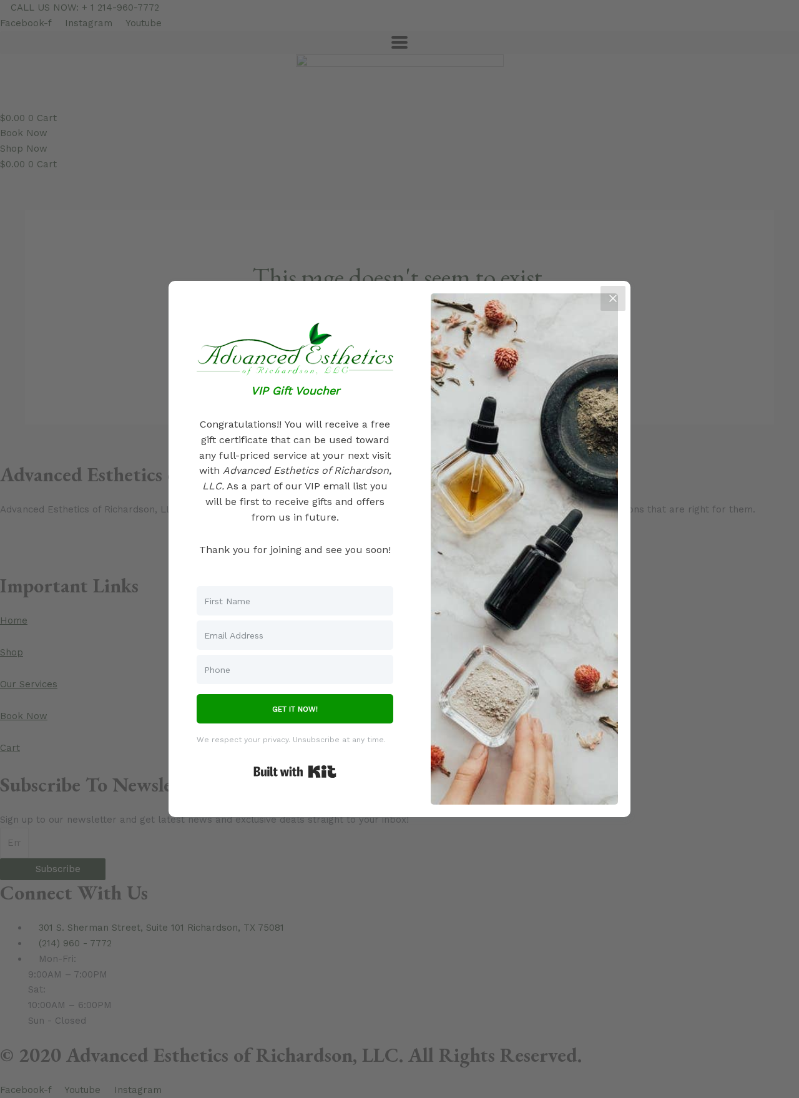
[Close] (612, 298)
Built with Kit (294, 771)
